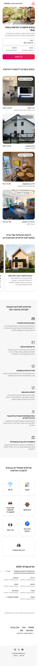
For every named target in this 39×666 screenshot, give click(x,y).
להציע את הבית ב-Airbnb (13, 3)
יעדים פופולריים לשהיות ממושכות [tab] (24, 571)
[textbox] (26, 50)
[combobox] (18, 42)
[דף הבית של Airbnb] (33, 3)
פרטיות (22, 655)
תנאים (15, 655)
